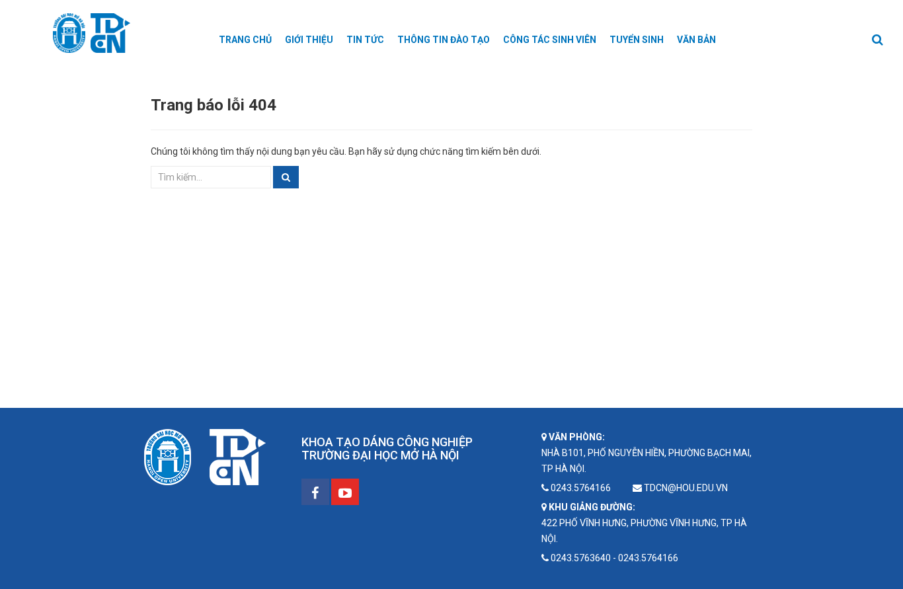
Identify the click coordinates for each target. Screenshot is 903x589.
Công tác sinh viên (549, 39)
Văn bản (696, 39)
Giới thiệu (309, 39)
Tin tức (365, 39)
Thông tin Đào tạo (443, 39)
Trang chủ (245, 39)
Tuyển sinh (636, 39)
